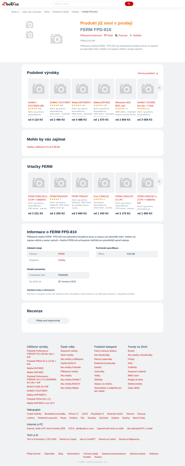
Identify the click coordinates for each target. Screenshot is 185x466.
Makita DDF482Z (35, 372)
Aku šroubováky (102, 355)
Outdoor (115, 418)
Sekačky (92, 418)
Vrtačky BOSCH (68, 363)
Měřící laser (133, 375)
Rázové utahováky (103, 359)
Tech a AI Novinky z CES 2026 (41, 439)
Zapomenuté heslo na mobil (110, 428)
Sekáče (98, 367)
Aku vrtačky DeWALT (71, 379)
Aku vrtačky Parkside (71, 367)
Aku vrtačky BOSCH (70, 384)
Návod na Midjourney (129, 439)
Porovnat (123, 35)
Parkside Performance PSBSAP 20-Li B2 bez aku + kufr (40, 354)
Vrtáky (97, 375)
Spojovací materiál (137, 371)
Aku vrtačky (66, 375)
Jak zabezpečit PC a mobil (139, 428)
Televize (130, 414)
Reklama (154, 454)
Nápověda (49, 454)
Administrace (73, 454)
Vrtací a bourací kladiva (105, 351)
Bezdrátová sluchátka (55, 414)
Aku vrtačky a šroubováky (140, 355)
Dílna (46, 12)
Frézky (131, 359)
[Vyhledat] (129, 4)
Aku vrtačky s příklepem (72, 359)
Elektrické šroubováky (104, 363)
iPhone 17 (74, 414)
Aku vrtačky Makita (70, 388)
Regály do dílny (135, 379)
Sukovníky (99, 371)
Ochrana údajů (91, 454)
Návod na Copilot (68, 439)
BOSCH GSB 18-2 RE (37, 387)
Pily (82, 418)
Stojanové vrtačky (69, 351)
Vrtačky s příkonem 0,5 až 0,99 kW (43, 147)
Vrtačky (75, 12)
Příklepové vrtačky (69, 371)
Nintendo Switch (115, 414)
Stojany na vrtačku (103, 384)
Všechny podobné (146, 73)
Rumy (63, 418)
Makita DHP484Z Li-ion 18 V (41, 403)
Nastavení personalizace (114, 454)
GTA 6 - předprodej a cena (81, 428)
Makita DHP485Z (35, 368)
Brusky (131, 351)
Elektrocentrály (135, 384)
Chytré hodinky (34, 414)
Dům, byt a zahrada (31, 12)
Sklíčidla (98, 379)
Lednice (31, 418)
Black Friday (139, 418)
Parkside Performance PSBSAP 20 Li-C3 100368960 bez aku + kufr (41, 379)
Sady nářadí (133, 388)
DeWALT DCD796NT (37, 391)
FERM (61, 254)
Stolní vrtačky (67, 355)
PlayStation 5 (97, 414)
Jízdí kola (103, 418)
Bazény (126, 418)
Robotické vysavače (47, 418)
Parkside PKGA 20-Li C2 (39, 399)
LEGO (85, 414)
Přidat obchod (33, 454)
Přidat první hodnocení (91, 35)
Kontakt (87, 457)
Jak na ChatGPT (88, 439)
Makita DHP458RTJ (36, 395)
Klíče (130, 363)
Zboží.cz (15, 12)
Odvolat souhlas (137, 454)
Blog (61, 454)
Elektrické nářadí (61, 12)
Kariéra (98, 457)
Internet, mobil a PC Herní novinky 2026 (46, 428)
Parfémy (73, 418)
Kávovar (141, 414)
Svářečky (132, 367)
